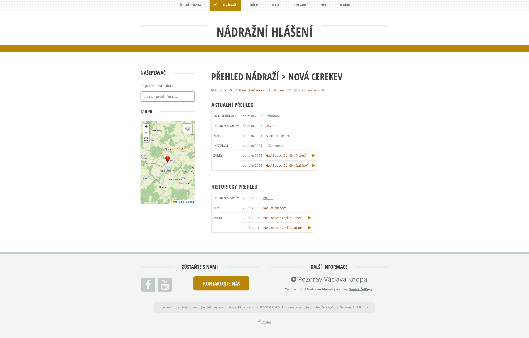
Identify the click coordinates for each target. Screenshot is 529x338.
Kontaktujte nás (221, 283)
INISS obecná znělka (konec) (282, 218)
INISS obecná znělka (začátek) (283, 228)
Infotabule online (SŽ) (312, 90)
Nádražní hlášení (264, 31)
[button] (167, 159)
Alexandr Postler (277, 136)
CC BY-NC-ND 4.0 (267, 307)
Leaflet (180, 202)
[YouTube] (165, 285)
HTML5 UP (360, 307)
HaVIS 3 (271, 126)
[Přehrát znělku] (313, 155)
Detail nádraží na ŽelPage (230, 90)
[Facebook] (148, 285)
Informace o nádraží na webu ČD (271, 90)
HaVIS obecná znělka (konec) (286, 155)
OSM (191, 202)
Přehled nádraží (245, 76)
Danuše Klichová (274, 208)
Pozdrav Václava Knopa (331, 279)
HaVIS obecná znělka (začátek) (287, 165)
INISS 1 (268, 198)
